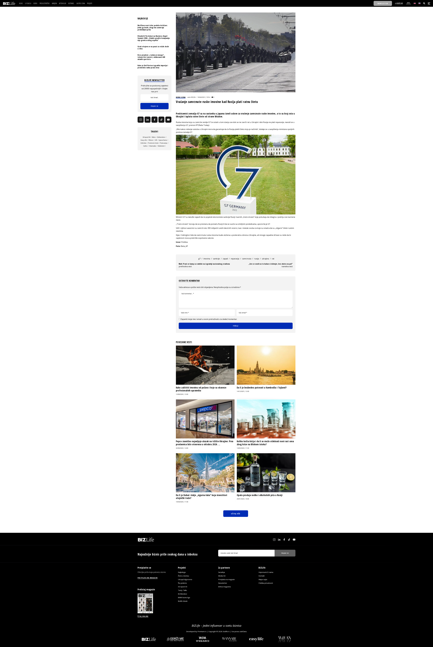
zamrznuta (246, 258)
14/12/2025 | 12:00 (243, 391)
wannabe (152, 146)
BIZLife (193, 97)
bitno (154, 137)
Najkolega (182, 572)
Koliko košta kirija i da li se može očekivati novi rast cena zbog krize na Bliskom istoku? (265, 443)
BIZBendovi (182, 594)
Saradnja (221, 572)
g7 (199, 258)
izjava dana (163, 140)
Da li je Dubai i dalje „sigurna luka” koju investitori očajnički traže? (201, 497)
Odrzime (143, 143)
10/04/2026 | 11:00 (182, 502)
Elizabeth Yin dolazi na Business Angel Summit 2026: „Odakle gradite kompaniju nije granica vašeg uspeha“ (154, 38)
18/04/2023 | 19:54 (204, 97)
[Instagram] (141, 120)
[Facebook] (154, 120)
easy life (144, 140)
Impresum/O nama (266, 572)
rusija (256, 258)
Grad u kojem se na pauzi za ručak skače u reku (153, 47)
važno (145, 146)
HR (156, 140)
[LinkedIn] (148, 120)
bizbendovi (161, 137)
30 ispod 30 (146, 137)
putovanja (163, 143)
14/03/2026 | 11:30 (243, 448)
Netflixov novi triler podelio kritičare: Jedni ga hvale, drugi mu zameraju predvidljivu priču (153, 27)
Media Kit (222, 576)
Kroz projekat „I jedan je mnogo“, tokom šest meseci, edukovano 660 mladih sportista (151, 57)
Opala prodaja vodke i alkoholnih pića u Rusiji (259, 495)
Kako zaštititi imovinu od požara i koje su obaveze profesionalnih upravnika (201, 389)
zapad (225, 258)
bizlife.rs (226, 631)
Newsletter (222, 583)
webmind (161, 146)
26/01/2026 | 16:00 (243, 499)
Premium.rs (202, 631)
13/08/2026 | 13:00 (182, 394)
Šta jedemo (182, 583)
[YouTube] (168, 120)
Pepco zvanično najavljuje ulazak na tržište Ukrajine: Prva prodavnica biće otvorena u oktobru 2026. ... (204, 443)
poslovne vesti (153, 143)
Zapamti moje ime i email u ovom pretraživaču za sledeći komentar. (209, 319)
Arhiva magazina (224, 587)
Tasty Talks (182, 590)
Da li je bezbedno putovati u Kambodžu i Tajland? (262, 387)
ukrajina (265, 258)
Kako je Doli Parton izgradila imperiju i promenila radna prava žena (153, 66)
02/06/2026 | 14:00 (182, 448)
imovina (206, 258)
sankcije (216, 258)
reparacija (235, 258)
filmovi (151, 140)
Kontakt (262, 576)
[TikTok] (161, 120)
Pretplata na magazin (226, 579)
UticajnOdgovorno (185, 579)
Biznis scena (180, 97)
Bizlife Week (182, 601)
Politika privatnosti (266, 583)
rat (273, 258)
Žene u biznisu (183, 576)
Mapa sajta (263, 579)
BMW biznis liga (184, 597)
